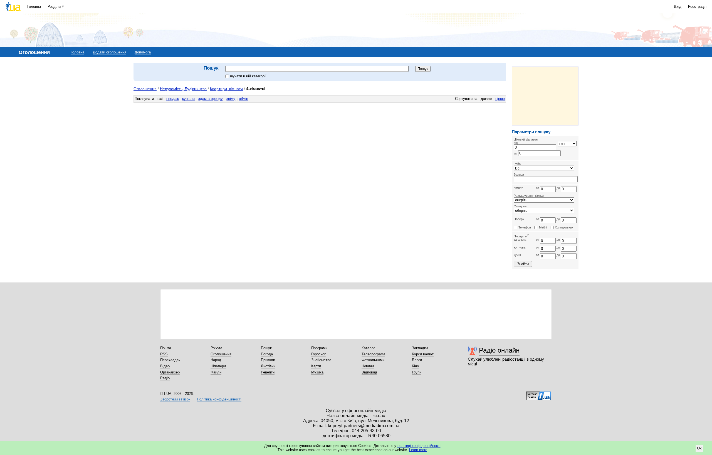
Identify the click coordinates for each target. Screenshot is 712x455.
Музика (317, 372)
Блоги (417, 360)
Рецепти (268, 372)
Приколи (268, 360)
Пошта (165, 348)
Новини (368, 366)
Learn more (418, 450)
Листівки (268, 366)
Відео (165, 366)
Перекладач (170, 360)
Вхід (677, 6)
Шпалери (218, 366)
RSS (164, 354)
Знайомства (321, 360)
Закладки (420, 348)
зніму (230, 99)
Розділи (54, 6)
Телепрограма (373, 354)
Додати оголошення (109, 52)
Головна (34, 6)
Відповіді (369, 372)
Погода (267, 354)
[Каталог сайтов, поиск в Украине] (538, 394)
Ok (699, 448)
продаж (172, 99)
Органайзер (170, 372)
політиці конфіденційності (419, 446)
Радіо (165, 378)
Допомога (143, 52)
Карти (316, 366)
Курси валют (423, 354)
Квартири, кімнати (226, 89)
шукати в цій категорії (248, 76)
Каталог (368, 348)
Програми (319, 348)
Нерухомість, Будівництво (183, 89)
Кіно (415, 366)
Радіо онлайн (499, 350)
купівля (188, 99)
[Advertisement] (545, 96)
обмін (243, 99)
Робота (216, 348)
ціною (500, 99)
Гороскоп (318, 354)
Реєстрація (697, 6)
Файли (216, 372)
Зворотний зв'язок (175, 399)
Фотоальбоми (373, 360)
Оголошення (145, 89)
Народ (216, 360)
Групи (416, 372)
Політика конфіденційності (219, 399)
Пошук (266, 348)
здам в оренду (210, 99)
